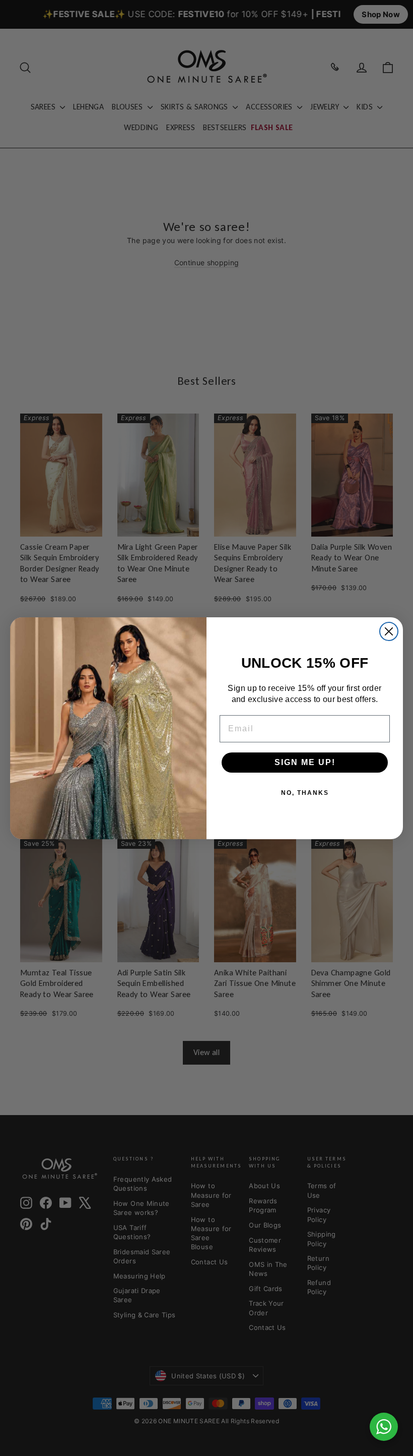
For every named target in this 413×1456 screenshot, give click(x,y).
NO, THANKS (305, 792)
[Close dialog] (389, 631)
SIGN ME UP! (304, 762)
